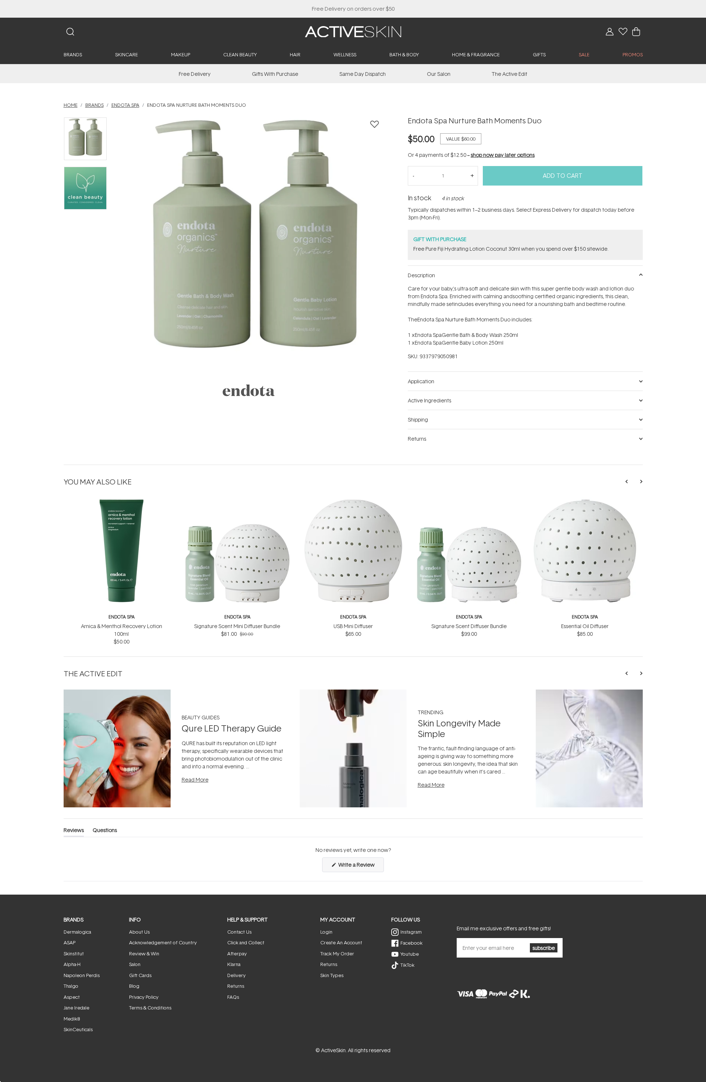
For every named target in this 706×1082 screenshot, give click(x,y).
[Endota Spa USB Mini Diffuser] (353, 501)
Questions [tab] (105, 831)
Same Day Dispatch (362, 73)
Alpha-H (72, 964)
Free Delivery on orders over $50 (353, 9)
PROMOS (633, 54)
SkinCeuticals (78, 1029)
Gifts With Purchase (275, 73)
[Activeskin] (353, 31)
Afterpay (237, 953)
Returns (235, 986)
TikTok (407, 965)
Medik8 (72, 1018)
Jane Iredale (76, 1007)
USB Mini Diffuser (353, 626)
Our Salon (438, 73)
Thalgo (71, 986)
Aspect (72, 997)
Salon (134, 964)
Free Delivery (195, 73)
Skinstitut (74, 953)
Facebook (411, 943)
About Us (139, 931)
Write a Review (360, 866)
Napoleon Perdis (82, 975)
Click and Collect (245, 942)
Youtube (409, 954)
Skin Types (331, 975)
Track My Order (337, 953)
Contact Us (239, 931)
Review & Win (144, 953)
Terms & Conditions (150, 1007)
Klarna (233, 964)
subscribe (543, 947)
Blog (134, 986)
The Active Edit (509, 73)
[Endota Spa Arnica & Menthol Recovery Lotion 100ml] (121, 501)
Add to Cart (562, 176)
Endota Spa (121, 617)
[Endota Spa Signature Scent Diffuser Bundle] (469, 501)
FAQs (233, 997)
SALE (584, 54)
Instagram (411, 931)
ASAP (69, 942)
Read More (195, 779)
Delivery (236, 975)
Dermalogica (77, 931)
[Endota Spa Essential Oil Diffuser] (585, 501)
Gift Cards (140, 975)
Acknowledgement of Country (163, 942)
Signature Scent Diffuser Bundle (469, 626)
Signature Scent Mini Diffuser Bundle (237, 626)
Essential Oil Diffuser (585, 626)
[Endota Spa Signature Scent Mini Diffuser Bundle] (237, 501)
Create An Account (341, 942)
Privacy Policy (143, 997)
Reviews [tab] (74, 831)
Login (326, 931)
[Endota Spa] (248, 390)
